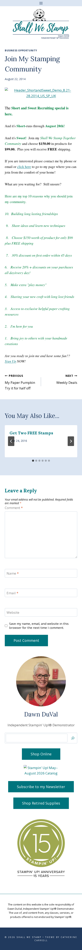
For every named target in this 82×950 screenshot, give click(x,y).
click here (24, 166)
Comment (14, 508)
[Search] (72, 738)
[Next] (71, 441)
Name (13, 573)
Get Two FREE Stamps (31, 432)
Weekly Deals (66, 379)
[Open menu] (41, 3)
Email (12, 593)
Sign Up (10, 361)
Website (13, 612)
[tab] (33, 461)
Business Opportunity (21, 50)
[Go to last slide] (11, 441)
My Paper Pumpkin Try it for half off (20, 382)
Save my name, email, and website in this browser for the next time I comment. (39, 626)
